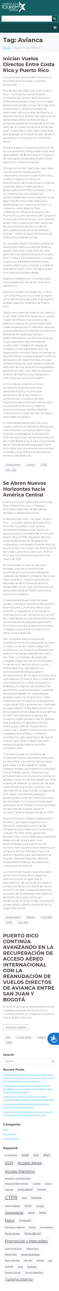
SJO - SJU (11, 470)
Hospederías (14, 1212)
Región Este (11, 1254)
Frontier (40, 1206)
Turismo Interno (19, 1279)
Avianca (30, 464)
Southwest (9, 1267)
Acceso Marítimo (20, 1171)
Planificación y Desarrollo (15, 1227)
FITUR (28, 1205)
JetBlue (42, 1212)
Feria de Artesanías (12, 1206)
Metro (10, 1220)
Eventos (36, 1197)
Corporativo (25, 1189)
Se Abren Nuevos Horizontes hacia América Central (24, 489)
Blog (5, 1129)
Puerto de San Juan (13, 1249)
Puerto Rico (32, 1248)
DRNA (24, 1198)
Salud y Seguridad (12, 1260)
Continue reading (15, 1027)
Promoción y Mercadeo (26, 1241)
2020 (25, 1155)
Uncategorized (11, 1138)
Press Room (9, 1134)
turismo (32, 1266)
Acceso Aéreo (13, 464)
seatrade (40, 1260)
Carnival (9, 1189)
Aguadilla (36, 1184)
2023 (9, 1163)
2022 (46, 1155)
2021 (8, 1037)
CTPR (44, 464)
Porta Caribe (12, 1233)
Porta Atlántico (46, 1227)
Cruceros (41, 1189)
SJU (50, 1260)
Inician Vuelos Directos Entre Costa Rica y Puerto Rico (28, 64)
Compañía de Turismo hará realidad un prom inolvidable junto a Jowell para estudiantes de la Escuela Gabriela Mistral (28, 1088)
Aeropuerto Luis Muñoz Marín (17, 1178)
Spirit (20, 1266)
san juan (28, 1260)
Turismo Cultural (12, 1272)
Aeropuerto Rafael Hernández (16, 1184)
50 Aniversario (11, 1155)
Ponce (32, 1227)
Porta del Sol (32, 1233)
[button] (54, 27)
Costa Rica (46, 917)
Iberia (31, 1212)
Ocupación (25, 1220)
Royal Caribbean (30, 1254)
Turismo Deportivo (34, 1272)
